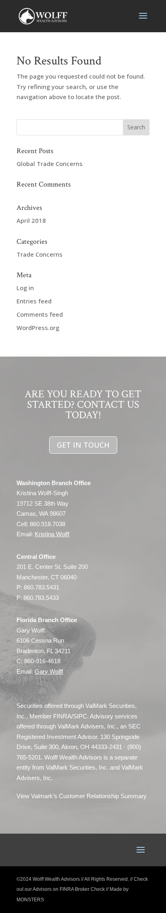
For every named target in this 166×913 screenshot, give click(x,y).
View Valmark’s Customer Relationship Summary (82, 796)
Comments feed (40, 314)
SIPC (80, 716)
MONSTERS (30, 900)
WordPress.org (38, 328)
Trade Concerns (39, 254)
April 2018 (31, 220)
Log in (25, 288)
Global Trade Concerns (50, 164)
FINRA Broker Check (82, 889)
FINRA (62, 716)
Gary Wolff (49, 671)
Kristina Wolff (52, 534)
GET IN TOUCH (83, 445)
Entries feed (34, 301)
